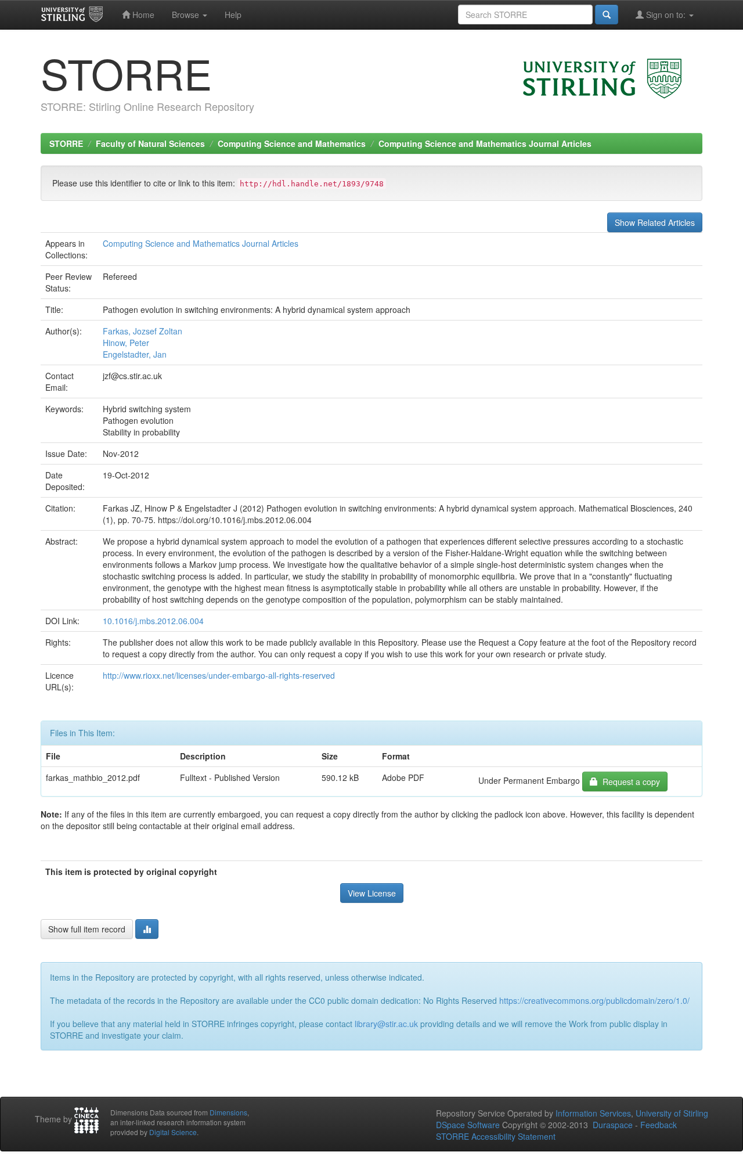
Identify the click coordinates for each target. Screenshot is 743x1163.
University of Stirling (672, 1113)
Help (233, 14)
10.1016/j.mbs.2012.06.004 (153, 620)
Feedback (658, 1124)
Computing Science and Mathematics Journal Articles (484, 143)
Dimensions (228, 1112)
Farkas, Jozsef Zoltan (142, 331)
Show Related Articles (655, 222)
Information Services (593, 1113)
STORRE (66, 143)
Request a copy (629, 781)
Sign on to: (666, 14)
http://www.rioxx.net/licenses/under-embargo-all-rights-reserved (219, 675)
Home (142, 14)
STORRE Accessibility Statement (496, 1136)
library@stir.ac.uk (386, 1023)
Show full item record (86, 929)
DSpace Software (468, 1124)
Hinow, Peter (126, 342)
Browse (186, 14)
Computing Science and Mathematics (292, 143)
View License (372, 893)
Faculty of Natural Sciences (150, 143)
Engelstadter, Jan (135, 354)
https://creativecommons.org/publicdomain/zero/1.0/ (594, 1000)
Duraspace (613, 1124)
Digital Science (173, 1132)
